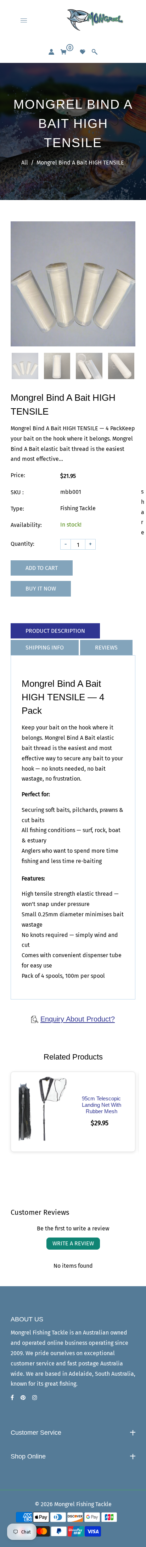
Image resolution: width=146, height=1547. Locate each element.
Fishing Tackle (34, 1470)
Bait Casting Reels (39, 1482)
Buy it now (41, 588)
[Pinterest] (24, 1397)
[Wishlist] (82, 52)
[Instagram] (35, 1397)
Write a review (73, 1243)
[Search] (94, 52)
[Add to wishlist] (45, 1112)
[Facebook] (13, 1397)
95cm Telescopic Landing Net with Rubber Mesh (101, 1104)
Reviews (106, 647)
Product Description (55, 630)
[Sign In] (51, 52)
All (24, 162)
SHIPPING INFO (45, 647)
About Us (27, 1446)
